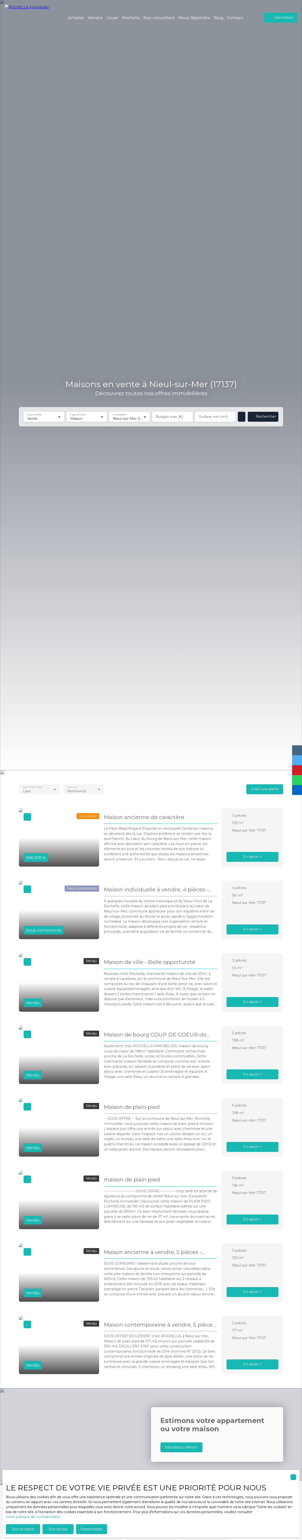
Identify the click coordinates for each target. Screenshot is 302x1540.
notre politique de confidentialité (33, 1517)
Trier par (72, 787)
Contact (235, 17)
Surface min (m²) (213, 417)
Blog (218, 17)
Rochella (131, 17)
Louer (112, 17)
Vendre (95, 17)
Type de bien (78, 414)
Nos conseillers (159, 17)
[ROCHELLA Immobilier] (29, 17)
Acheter (76, 17)
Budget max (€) (169, 417)
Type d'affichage (32, 787)
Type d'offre (34, 414)
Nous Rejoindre (194, 17)
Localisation (120, 414)
